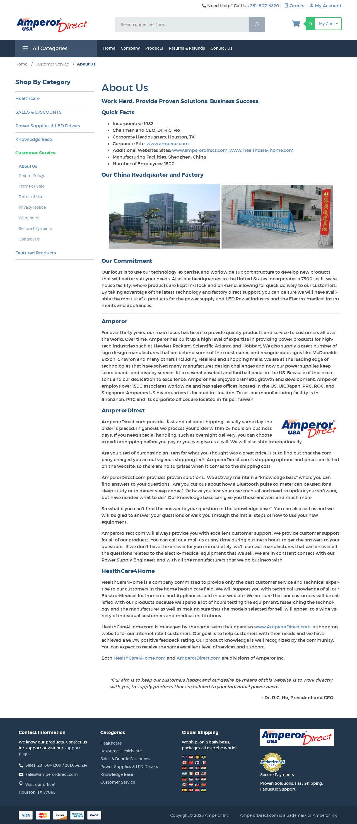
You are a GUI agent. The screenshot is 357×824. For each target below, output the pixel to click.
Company (130, 48)
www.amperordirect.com (200, 150)
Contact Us (221, 48)
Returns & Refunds (187, 48)
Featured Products (35, 253)
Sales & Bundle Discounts (125, 758)
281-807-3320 (264, 5)
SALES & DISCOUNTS (38, 112)
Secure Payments (35, 228)
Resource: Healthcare (121, 750)
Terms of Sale (31, 186)
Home (109, 48)
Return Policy (31, 175)
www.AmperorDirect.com (282, 626)
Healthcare (27, 98)
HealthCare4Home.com (140, 658)
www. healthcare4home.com (262, 150)
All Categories (49, 48)
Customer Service (35, 153)
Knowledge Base (33, 139)
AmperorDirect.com (199, 658)
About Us (28, 166)
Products (154, 48)
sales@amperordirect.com (52, 774)
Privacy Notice (32, 207)
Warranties (28, 217)
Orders (296, 5)
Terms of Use (31, 196)
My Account (328, 5)
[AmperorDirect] (62, 25)
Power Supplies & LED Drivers (47, 125)
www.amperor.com (167, 143)
